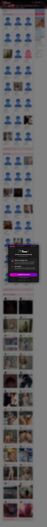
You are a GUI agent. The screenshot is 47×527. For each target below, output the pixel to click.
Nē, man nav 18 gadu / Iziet (23, 277)
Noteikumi (25, 280)
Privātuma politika (19, 280)
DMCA (29, 280)
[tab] (12, 246)
